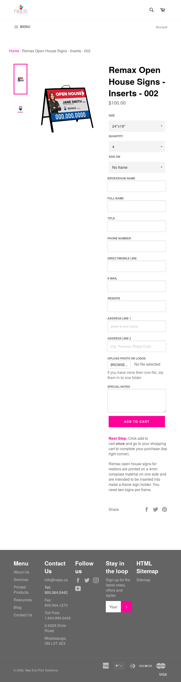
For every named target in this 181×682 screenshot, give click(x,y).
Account (161, 27)
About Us (21, 572)
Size (112, 115)
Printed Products (21, 589)
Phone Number (119, 238)
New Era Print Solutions (41, 670)
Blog (17, 607)
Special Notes (118, 386)
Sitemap (143, 579)
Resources (23, 599)
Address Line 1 (119, 318)
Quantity (116, 136)
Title (111, 218)
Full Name (115, 198)
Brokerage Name (121, 178)
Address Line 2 (119, 338)
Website (113, 298)
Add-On (114, 157)
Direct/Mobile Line (122, 258)
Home (14, 50)
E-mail (112, 278)
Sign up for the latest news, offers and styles (118, 587)
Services (21, 579)
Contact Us (23, 614)
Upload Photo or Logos (126, 358)
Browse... (119, 364)
